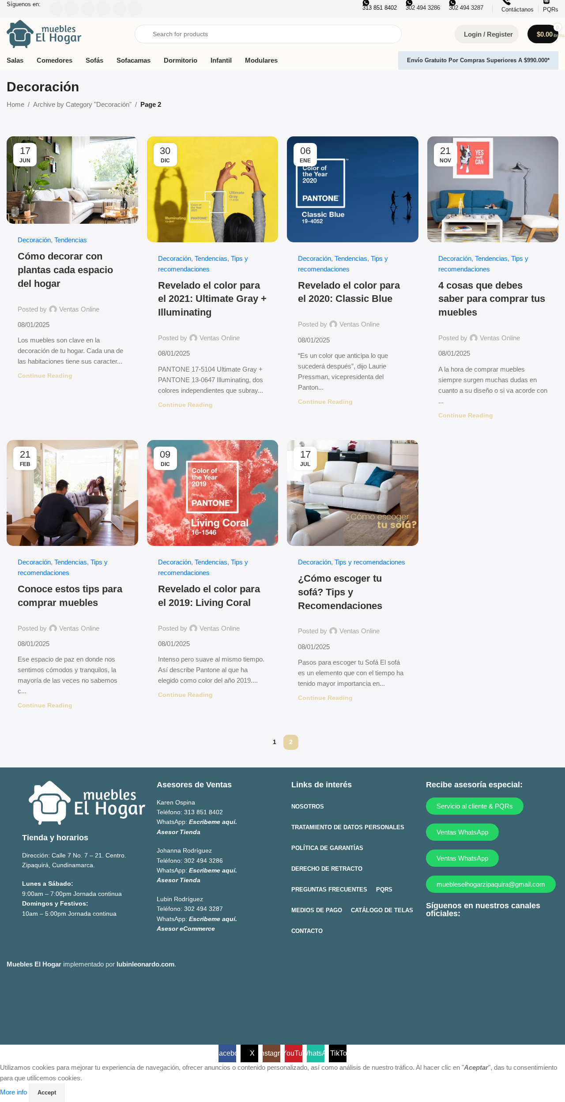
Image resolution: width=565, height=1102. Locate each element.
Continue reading (45, 375)
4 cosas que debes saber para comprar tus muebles (491, 299)
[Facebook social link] (434, 936)
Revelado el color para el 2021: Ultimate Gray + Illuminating (212, 299)
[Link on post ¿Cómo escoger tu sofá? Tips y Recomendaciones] (352, 493)
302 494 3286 (203, 860)
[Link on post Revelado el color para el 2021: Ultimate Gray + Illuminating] (213, 189)
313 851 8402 (203, 812)
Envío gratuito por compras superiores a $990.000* (478, 60)
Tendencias (70, 240)
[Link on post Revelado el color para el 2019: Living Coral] (213, 493)
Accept (47, 1092)
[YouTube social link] (486, 936)
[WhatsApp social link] (503, 936)
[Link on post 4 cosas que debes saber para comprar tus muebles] (493, 189)
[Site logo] (44, 33)
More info (14, 1092)
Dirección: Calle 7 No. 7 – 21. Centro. (74, 855)
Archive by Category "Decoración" (82, 104)
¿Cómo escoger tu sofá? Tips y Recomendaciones (340, 592)
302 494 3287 (203, 908)
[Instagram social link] (469, 936)
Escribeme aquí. (213, 821)
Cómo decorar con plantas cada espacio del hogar (65, 270)
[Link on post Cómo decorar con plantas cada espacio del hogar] (72, 180)
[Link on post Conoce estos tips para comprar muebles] (72, 493)
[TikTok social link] (520, 936)
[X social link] (451, 936)
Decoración (34, 240)
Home (15, 104)
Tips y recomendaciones (370, 562)
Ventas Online (79, 309)
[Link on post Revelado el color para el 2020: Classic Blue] (352, 189)
